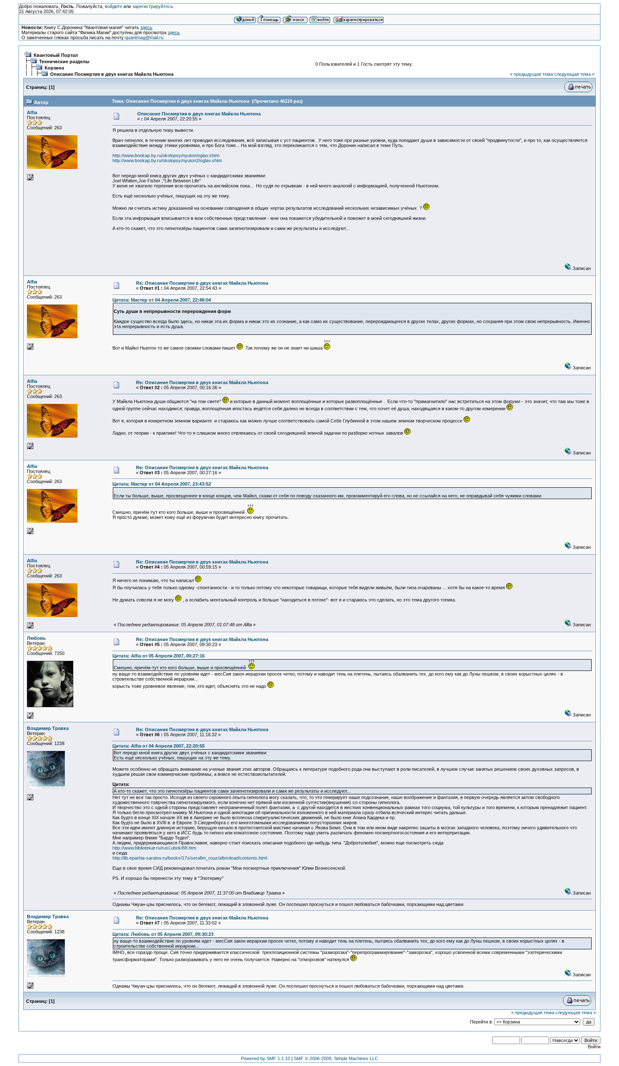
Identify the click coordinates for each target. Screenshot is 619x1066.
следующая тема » (574, 74)
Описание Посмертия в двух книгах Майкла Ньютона (111, 74)
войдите (113, 6)
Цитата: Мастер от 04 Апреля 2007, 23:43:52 (161, 483)
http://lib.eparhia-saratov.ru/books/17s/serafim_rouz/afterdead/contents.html (189, 857)
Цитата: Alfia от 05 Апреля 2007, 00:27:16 (158, 655)
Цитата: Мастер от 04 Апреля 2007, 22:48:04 (161, 299)
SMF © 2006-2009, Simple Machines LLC (336, 1058)
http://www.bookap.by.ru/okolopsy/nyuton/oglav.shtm (165, 155)
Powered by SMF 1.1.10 (265, 1058)
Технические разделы (64, 61)
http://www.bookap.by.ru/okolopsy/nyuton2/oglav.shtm (167, 160)
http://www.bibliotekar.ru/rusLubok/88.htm (154, 847)
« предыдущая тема (531, 74)
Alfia (32, 112)
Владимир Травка (48, 728)
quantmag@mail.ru (144, 37)
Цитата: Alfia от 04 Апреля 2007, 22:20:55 (158, 745)
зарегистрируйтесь (152, 6)
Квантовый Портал (56, 55)
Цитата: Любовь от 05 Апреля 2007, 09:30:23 (162, 934)
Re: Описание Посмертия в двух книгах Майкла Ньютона (202, 283)
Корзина (54, 67)
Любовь (36, 638)
